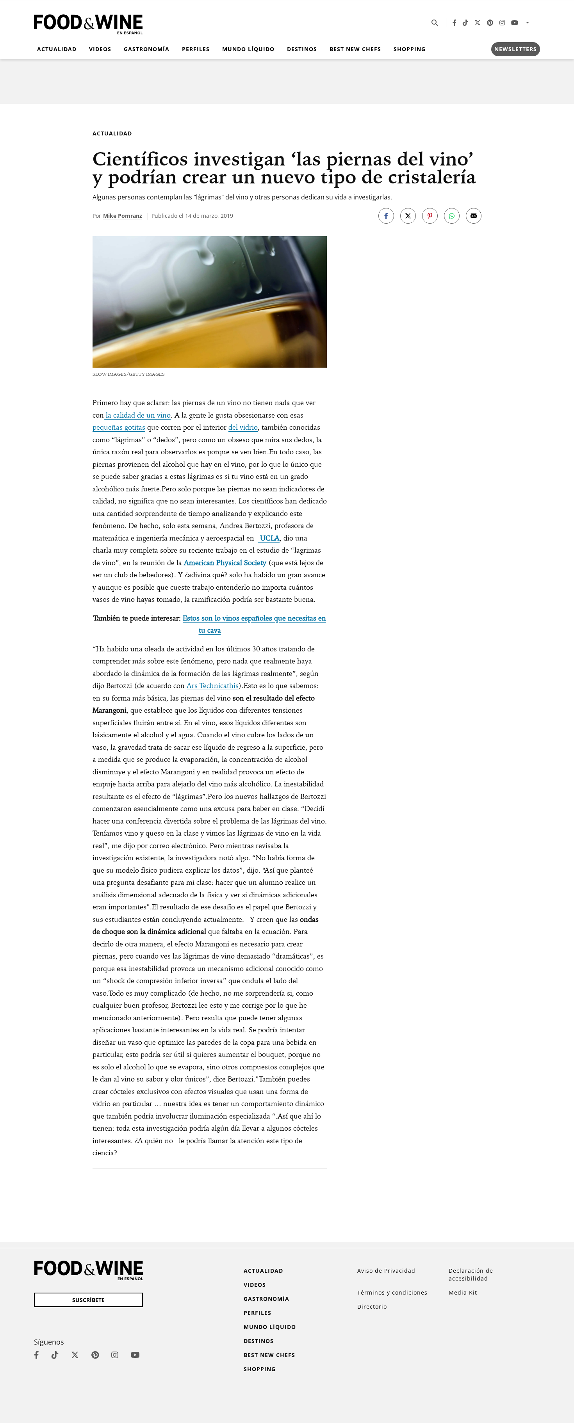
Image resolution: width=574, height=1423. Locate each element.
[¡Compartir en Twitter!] (408, 216)
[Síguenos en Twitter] (477, 23)
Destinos (302, 49)
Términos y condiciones (392, 1292)
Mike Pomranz (122, 215)
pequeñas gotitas (119, 427)
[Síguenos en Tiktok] (465, 23)
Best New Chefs (355, 49)
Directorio (372, 1306)
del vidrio (243, 427)
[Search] (435, 23)
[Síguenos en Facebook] (454, 23)
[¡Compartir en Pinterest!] (430, 216)
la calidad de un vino (137, 415)
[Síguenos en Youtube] (514, 23)
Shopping (410, 49)
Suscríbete (88, 1300)
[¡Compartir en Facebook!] (386, 216)
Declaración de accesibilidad (471, 1274)
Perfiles (196, 49)
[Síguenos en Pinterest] (490, 23)
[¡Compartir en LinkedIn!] (452, 216)
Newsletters (515, 49)
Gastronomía (146, 49)
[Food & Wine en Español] (88, 23)
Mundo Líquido (248, 49)
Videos (100, 49)
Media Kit (463, 1292)
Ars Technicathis (213, 685)
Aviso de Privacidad (386, 1270)
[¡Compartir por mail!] (473, 216)
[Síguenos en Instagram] (502, 23)
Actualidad (57, 49)
